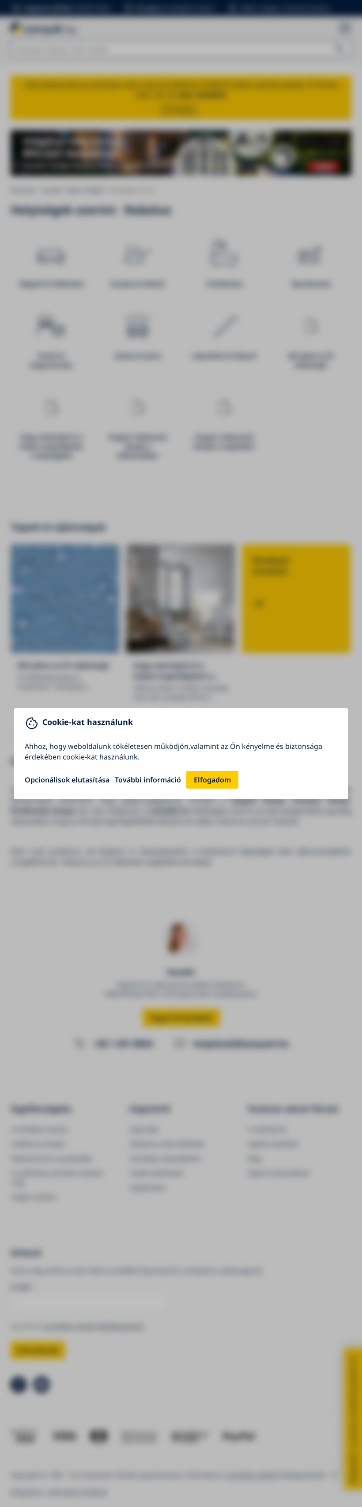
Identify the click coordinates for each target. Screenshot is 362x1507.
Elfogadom (212, 780)
